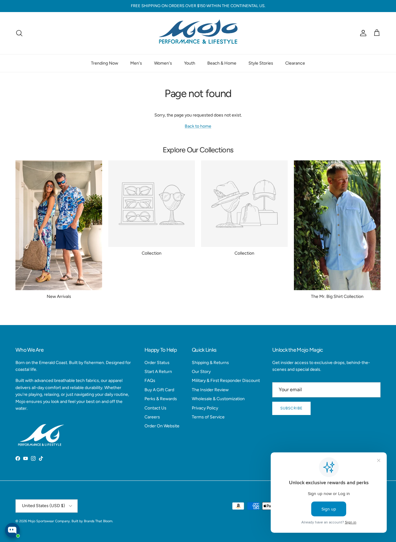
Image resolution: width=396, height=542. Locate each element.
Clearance (295, 63)
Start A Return (158, 371)
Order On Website (161, 426)
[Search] (19, 33)
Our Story (201, 371)
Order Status (157, 362)
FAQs (149, 380)
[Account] (362, 33)
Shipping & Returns (210, 362)
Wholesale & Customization (218, 398)
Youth (189, 63)
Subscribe (291, 408)
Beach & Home (221, 63)
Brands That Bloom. (98, 521)
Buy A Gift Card (159, 389)
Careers (152, 417)
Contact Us (155, 408)
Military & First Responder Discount (226, 380)
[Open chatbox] (12, 530)
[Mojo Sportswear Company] (198, 33)
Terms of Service (208, 417)
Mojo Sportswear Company (49, 521)
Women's (163, 63)
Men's (136, 63)
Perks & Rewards (160, 398)
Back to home (198, 126)
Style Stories (260, 63)
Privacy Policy (205, 408)
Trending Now (104, 63)
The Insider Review (210, 389)
